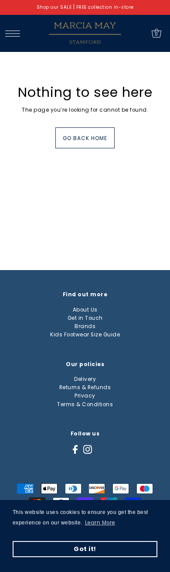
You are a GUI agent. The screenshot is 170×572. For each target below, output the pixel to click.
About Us (85, 309)
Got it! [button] (85, 549)
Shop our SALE (54, 7)
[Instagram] (87, 449)
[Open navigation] (15, 33)
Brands (85, 326)
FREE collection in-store (105, 7)
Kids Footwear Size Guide (85, 334)
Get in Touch (85, 318)
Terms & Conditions (85, 404)
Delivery (85, 379)
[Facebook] (75, 449)
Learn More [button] (100, 522)
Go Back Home (85, 138)
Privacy (85, 395)
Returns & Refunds (85, 387)
